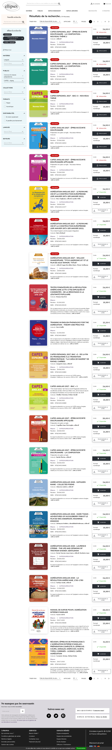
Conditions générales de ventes (11, 736)
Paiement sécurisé (34, 742)
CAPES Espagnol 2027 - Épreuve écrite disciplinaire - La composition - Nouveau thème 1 (68, 66)
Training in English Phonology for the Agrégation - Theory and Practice (69, 323)
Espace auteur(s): (92, 717)
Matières (29, 11)
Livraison (32, 736)
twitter (56, 716)
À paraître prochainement (14, 121)
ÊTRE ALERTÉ (101, 37)
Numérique (9, 107)
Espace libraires (72, 11)
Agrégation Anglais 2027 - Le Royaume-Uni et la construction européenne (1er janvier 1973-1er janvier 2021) (69, 194)
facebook (49, 716)
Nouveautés (93, 11)
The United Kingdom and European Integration (64, 231)
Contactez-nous (34, 739)
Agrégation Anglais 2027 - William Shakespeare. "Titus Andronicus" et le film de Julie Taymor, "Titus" (69, 260)
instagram (63, 716)
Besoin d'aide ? (33, 733)
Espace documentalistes (64, 736)
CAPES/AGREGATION (66, 42)
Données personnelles (8, 742)
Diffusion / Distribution (64, 745)
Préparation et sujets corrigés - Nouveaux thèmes (65, 133)
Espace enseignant (54, 11)
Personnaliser (81, 748)
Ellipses (52, 42)
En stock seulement (12, 117)
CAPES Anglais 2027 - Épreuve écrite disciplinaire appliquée (67, 161)
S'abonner (22, 711)
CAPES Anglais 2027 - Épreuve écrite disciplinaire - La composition (67, 451)
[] (59, 4)
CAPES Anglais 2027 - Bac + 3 (64, 386)
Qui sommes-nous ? (7, 733)
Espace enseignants (63, 733)
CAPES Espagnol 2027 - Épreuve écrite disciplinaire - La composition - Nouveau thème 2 (68, 34)
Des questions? (90, 710)
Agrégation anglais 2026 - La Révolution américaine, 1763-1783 (66, 579)
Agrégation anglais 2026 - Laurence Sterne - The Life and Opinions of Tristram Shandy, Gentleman (68, 548)
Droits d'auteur (61, 742)
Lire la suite (55, 52)
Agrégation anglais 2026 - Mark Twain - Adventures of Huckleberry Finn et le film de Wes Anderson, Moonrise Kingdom (69, 517)
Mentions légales (6, 739)
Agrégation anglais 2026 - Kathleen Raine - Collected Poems (68, 483)
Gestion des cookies (7, 745)
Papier (8, 103)
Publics (40, 11)
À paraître (106, 11)
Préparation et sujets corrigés (59, 423)
